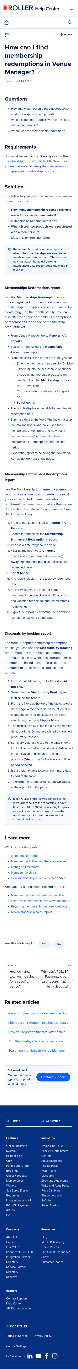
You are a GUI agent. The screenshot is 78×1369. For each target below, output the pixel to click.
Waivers (11, 1185)
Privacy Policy (42, 1336)
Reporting (12, 1195)
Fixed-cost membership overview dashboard (41, 901)
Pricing (15, 1121)
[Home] (31, 8)
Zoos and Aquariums (54, 1180)
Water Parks (49, 1171)
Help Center (14, 1303)
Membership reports (24, 856)
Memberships (15, 1180)
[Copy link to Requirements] (42, 147)
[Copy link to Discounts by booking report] (57, 634)
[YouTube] (38, 1356)
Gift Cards (12, 1210)
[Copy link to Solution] (30, 187)
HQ (8, 1215)
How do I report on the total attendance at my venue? (39, 1032)
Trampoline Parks (52, 1146)
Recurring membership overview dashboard (40, 906)
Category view (19, 35)
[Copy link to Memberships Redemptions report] (66, 288)
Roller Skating (50, 1205)
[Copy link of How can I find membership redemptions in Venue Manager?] (39, 72)
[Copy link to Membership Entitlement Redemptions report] (20, 480)
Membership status (24, 872)
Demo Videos (50, 1247)
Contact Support (53, 1077)
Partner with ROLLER (19, 1252)
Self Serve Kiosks (17, 1190)
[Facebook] (47, 1356)
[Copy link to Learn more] (37, 838)
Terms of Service (17, 1336)
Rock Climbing (50, 1190)
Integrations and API (19, 1200)
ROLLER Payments (18, 1205)
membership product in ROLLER (28, 161)
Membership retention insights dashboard (39, 895)
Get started (53, 1121)
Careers (11, 1242)
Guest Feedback (16, 1176)
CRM (9, 1161)
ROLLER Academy (53, 1242)
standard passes (53, 166)
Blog (44, 1237)
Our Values (13, 1247)
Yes (44, 944)
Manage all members (25, 867)
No (59, 944)
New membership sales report (31, 912)
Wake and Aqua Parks (55, 1185)
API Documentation (18, 1308)
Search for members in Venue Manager (36, 1050)
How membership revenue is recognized (38, 878)
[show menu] (71, 8)
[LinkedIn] (30, 1356)
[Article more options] (70, 35)
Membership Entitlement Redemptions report (41, 861)
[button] (22, 976)
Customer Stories (52, 1262)
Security (11, 1277)
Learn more (36, 819)
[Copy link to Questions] (34, 99)
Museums (47, 1176)
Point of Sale (14, 1156)
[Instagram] (55, 1356)
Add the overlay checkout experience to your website (39, 1041)
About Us (12, 1237)
